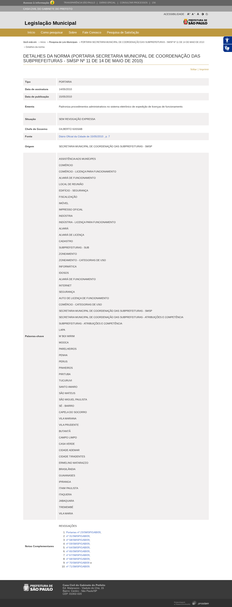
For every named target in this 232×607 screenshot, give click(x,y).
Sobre (73, 32)
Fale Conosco (91, 32)
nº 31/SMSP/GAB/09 (78, 536)
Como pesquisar (52, 32)
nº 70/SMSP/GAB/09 (78, 562)
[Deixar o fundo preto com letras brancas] (202, 13)
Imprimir (204, 69)
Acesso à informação (36, 2)
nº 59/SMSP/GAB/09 (78, 543)
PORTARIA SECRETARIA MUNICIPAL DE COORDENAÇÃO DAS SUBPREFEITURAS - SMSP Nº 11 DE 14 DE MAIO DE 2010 (142, 42)
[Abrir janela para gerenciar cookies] (206, 13)
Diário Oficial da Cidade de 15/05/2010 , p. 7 (84, 136)
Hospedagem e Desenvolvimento (191, 602)
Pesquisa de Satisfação (123, 32)
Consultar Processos (134, 2)
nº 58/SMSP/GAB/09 (78, 539)
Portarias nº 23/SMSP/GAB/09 (83, 532)
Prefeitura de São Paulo (195, 24)
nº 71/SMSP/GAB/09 (78, 566)
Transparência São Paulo (79, 2)
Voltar (193, 69)
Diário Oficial (107, 2)
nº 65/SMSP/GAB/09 (78, 551)
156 (154, 2)
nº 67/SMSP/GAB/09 (78, 555)
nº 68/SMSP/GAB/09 (78, 558)
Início (31, 32)
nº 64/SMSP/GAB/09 (78, 547)
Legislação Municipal (50, 23)
